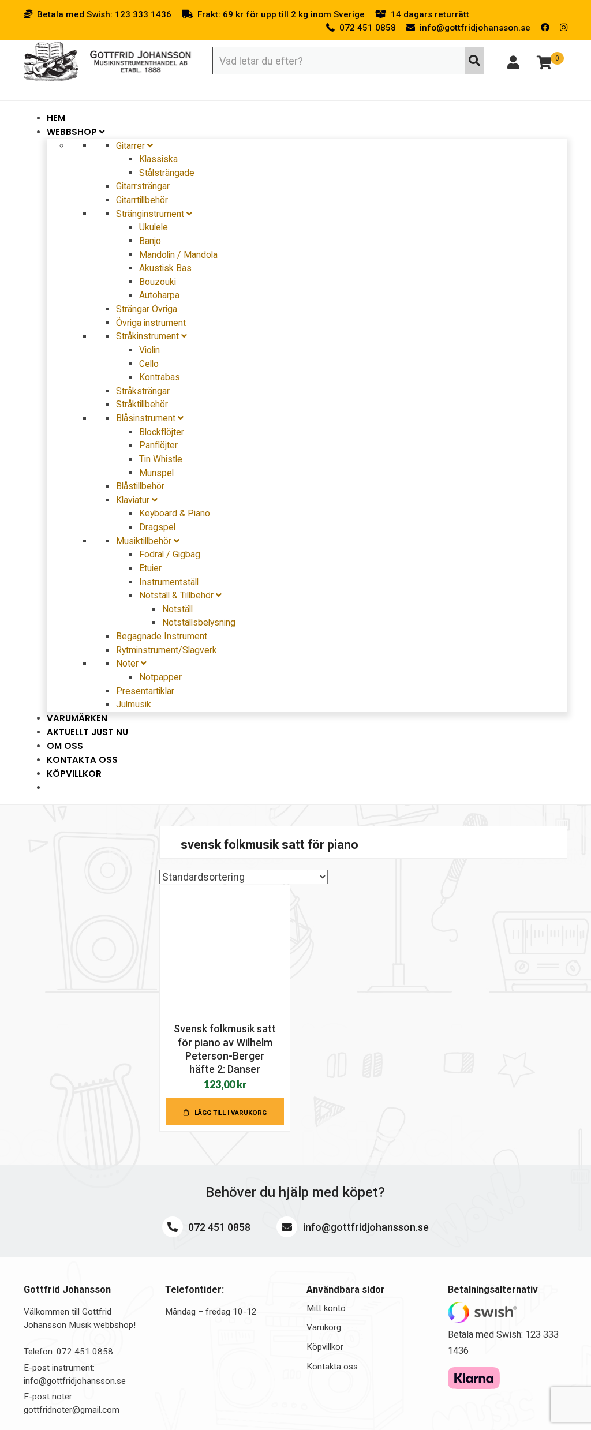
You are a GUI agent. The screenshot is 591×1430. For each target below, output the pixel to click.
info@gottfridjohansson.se (365, 1227)
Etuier (150, 568)
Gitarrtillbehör (142, 199)
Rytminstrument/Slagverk (166, 650)
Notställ (177, 609)
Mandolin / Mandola (178, 254)
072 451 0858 (218, 1227)
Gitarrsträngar (143, 186)
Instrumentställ (169, 582)
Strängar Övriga (146, 309)
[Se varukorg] (544, 64)
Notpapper (160, 677)
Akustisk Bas (165, 268)
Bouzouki (157, 281)
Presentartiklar (145, 691)
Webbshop (73, 132)
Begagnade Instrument (161, 636)
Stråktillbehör (142, 404)
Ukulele (153, 227)
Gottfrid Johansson (108, 62)
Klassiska (158, 159)
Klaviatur (134, 500)
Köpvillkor (74, 774)
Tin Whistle (160, 459)
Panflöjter (158, 445)
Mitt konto (326, 1308)
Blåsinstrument (147, 418)
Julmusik (133, 704)
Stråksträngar (143, 390)
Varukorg (323, 1327)
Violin (149, 350)
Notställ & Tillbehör (177, 595)
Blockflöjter (161, 431)
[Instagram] (563, 28)
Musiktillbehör (145, 541)
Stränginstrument (151, 213)
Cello (149, 363)
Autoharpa (159, 295)
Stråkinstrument (148, 336)
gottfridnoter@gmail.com (71, 1410)
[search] (474, 60)
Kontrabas (159, 377)
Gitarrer (131, 145)
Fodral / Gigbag (169, 554)
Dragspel (157, 527)
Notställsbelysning (198, 622)
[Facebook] (545, 28)
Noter (128, 663)
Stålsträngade (166, 172)
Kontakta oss (332, 1366)
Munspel (156, 472)
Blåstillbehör (140, 486)
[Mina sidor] (513, 64)
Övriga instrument (151, 322)
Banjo (150, 240)
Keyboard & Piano (174, 513)
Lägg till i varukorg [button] (230, 1113)
